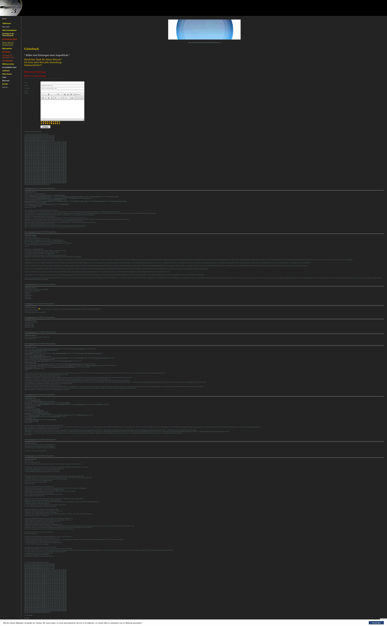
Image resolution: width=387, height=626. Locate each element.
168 (42, 146)
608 (42, 179)
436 (59, 166)
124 (34, 143)
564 (34, 176)
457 (61, 167)
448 (42, 167)
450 (46, 167)
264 (34, 154)
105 (36, 141)
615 (57, 179)
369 (44, 161)
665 (36, 184)
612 (51, 179)
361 (27, 161)
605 (36, 179)
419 (65, 164)
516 (59, 172)
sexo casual (43, 413)
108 (42, 141)
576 (59, 176)
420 (25, 166)
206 (38, 149)
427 (40, 166)
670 (46, 184)
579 (65, 176)
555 (57, 175)
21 (26, 135)
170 (46, 146)
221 (27, 151)
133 (53, 143)
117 (61, 141)
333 (53, 158)
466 (38, 169)
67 (35, 138)
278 (63, 154)
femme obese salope (99, 201)
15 (41, 134)
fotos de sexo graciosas (34, 415)
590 (46, 178)
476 (59, 169)
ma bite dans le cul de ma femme (119, 201)
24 (31, 135)
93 (44, 140)
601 (27, 179)
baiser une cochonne (60, 195)
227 (40, 151)
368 (42, 161)
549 (44, 175)
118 (63, 141)
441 (27, 167)
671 (48, 184)
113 (53, 141)
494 (55, 170)
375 (57, 161)
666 (38, 184)
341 (27, 160)
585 (36, 178)
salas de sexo (29, 418)
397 (61, 163)
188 (42, 148)
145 (36, 145)
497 (61, 170)
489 (44, 170)
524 (34, 173)
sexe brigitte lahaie (64, 204)
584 (34, 178)
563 (32, 176)
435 (57, 166)
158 (63, 145)
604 (34, 179)
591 (48, 178)
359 (65, 160)
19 (47, 134)
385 (36, 163)
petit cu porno (39, 193)
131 (48, 143)
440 (25, 167)
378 (63, 161)
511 (48, 172)
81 (26, 140)
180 (25, 148)
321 (27, 158)
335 (57, 158)
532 (51, 173)
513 (53, 172)
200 (25, 149)
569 (44, 176)
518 (63, 172)
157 (61, 145)
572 (51, 176)
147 (40, 145)
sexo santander (38, 412)
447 (40, 167)
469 (44, 169)
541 (27, 175)
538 (63, 173)
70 (40, 138)
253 (53, 152)
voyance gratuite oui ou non (74, 364)
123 (32, 143)
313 (53, 157)
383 (32, 163)
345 (36, 160)
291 (48, 155)
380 (25, 163)
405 (36, 164)
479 (65, 169)
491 (48, 170)
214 (55, 149)
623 (32, 181)
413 (53, 164)
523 (32, 173)
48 (37, 137)
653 (53, 182)
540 (25, 175)
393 (53, 163)
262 (29, 154)
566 (38, 176)
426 (38, 166)
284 (34, 155)
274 (55, 154)
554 (55, 175)
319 (65, 157)
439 (65, 166)
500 (25, 172)
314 (55, 157)
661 (27, 184)
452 (51, 167)
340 (25, 160)
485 (36, 170)
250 (46, 152)
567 (40, 176)
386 (38, 163)
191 (48, 148)
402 (29, 164)
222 (29, 151)
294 (55, 155)
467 (40, 169)
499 (65, 170)
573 (53, 176)
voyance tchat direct (37, 355)
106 (38, 141)
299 (65, 155)
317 (61, 157)
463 (32, 169)
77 (50, 138)
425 (36, 166)
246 (38, 152)
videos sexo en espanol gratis (64, 415)
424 (34, 166)
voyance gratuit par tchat (30, 362)
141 (27, 145)
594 (55, 178)
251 (48, 152)
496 (59, 170)
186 (38, 148)
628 (42, 181)
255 (57, 152)
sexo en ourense (28, 402)
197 (61, 148)
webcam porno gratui (62, 201)
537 (61, 173)
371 (48, 161)
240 (25, 152)
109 (44, 141)
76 (49, 138)
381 (27, 163)
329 (44, 158)
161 (27, 146)
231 (48, 151)
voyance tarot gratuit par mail (92, 365)
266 (38, 154)
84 (31, 140)
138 (63, 143)
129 (44, 143)
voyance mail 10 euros (37, 350)
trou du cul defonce (59, 198)
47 (35, 137)
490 (46, 170)
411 (48, 164)
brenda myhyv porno (82, 415)
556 (59, 175)
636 (59, 181)
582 (29, 178)
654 (55, 182)
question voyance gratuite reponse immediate (89, 353)
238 (63, 151)
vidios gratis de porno (34, 416)
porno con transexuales (78, 404)
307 (40, 157)
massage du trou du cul (40, 202)
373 (53, 161)
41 (26, 137)
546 (38, 175)
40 (25, 137)
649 (44, 182)
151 (48, 145)
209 (44, 149)
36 (49, 135)
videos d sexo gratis (34, 421)
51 (41, 137)
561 (27, 176)
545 (36, 175)
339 (65, 158)
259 (65, 152)
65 (32, 138)
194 (55, 148)
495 (57, 170)
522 (29, 173)
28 (37, 135)
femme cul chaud (95, 196)
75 (47, 138)
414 (55, 164)
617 (61, 179)
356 (59, 160)
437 (61, 166)
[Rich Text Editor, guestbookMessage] (62, 109)
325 (36, 158)
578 (63, 176)
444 (34, 167)
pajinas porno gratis (38, 401)
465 (36, 169)
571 (48, 176)
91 (41, 140)
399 (65, 163)
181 (27, 148)
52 (43, 137)
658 (63, 182)
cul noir (73, 198)
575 (57, 176)
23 (29, 135)
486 (38, 170)
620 (25, 181)
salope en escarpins (114, 196)
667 (40, 184)
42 (28, 137)
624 (34, 181)
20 (25, 135)
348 (42, 160)
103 (32, 141)
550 (46, 175)
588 (42, 178)
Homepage (31, 188)
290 (46, 155)
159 (65, 145)
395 (57, 163)
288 (42, 155)
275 (57, 154)
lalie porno (44, 195)
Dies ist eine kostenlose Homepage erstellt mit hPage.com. (204, 42)
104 (34, 141)
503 (32, 172)
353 (53, 160)
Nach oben (26, 618)
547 (40, 175)
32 (43, 135)
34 (46, 135)
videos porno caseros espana (46, 402)
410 (46, 164)
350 (46, 160)
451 (48, 167)
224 (34, 151)
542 (29, 175)
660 (25, 184)
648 (42, 182)
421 (27, 166)
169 (44, 146)
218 (63, 149)
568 (42, 176)
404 (34, 164)
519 (65, 172)
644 (34, 182)
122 (29, 143)
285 (36, 155)
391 (48, 163)
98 (52, 140)
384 (34, 163)
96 (49, 140)
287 (40, 155)
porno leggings (30, 406)
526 (38, 173)
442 (29, 167)
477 (61, 169)
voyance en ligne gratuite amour (36, 365)
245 (36, 152)
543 (32, 175)
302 (29, 157)
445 (36, 167)
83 (29, 140)
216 (59, 149)
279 (65, 154)
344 (34, 160)
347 (40, 160)
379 (65, 161)
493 (53, 170)
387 (40, 163)
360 (25, 161)
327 (40, 158)
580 (25, 178)
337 (61, 158)
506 (38, 172)
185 (36, 148)
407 (40, 164)
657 (61, 182)
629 (44, 181)
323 (32, 158)
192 (51, 148)
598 (63, 178)
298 (63, 155)
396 (59, 163)
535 (57, 173)
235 (57, 151)
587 (40, 178)
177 (61, 146)
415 (57, 164)
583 (32, 178)
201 (27, 149)
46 (34, 137)
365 (36, 161)
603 (32, 179)
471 (48, 169)
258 (63, 152)
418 (63, 164)
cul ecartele (32, 195)
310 (46, 157)
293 (53, 155)
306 (38, 157)
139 (65, 143)
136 (59, 143)
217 (61, 149)
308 (42, 157)
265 (36, 154)
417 (61, 164)
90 (40, 140)
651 (48, 182)
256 (59, 152)
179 (65, 146)
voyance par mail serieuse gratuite (59, 358)
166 (38, 146)
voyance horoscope (29, 353)
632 (51, 181)
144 (34, 145)
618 (63, 179)
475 (57, 169)
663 (32, 184)
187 (40, 148)
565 (36, 176)
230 (46, 151)
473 (53, 169)
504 (34, 172)
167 (40, 146)
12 (37, 134)
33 (44, 135)
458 (63, 167)
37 (50, 135)
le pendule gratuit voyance (31, 367)
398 (63, 163)
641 (27, 182)
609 (44, 179)
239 (65, 151)
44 (31, 137)
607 (40, 179)
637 (61, 181)
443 (32, 167)
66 (34, 138)
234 (55, 151)
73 (44, 138)
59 (53, 137)
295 (57, 155)
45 (32, 137)
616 (59, 179)
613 (53, 179)
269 (44, 154)
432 (51, 166)
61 (26, 138)
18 (46, 134)
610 (46, 179)
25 (32, 135)
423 (32, 166)
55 (47, 137)
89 (38, 140)
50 (40, 137)
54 (46, 137)
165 (36, 146)
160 (25, 146)
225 (36, 151)
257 (61, 152)
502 (29, 172)
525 (36, 173)
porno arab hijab (65, 402)
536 (59, 173)
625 (36, 181)
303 (32, 157)
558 (63, 175)
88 (37, 140)
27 (35, 135)
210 (46, 149)
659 (65, 182)
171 (48, 146)
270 (46, 154)
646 (38, 182)
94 (46, 140)
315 (57, 157)
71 (41, 138)
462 (29, 169)
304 (34, 157)
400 (25, 164)
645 (36, 182)
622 (29, 181)
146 (38, 145)
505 (36, 172)
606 (38, 179)
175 (57, 146)
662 (29, 184)
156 (59, 145)
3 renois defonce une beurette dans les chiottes (41, 196)
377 (61, 161)
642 (29, 182)
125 (36, 143)
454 (55, 167)
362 (29, 161)
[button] (43, 94)
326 (38, 158)
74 (46, 138)
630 (46, 181)
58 (52, 137)
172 (51, 146)
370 (46, 161)
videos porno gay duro (35, 399)
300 (25, 157)
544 (34, 175)
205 (36, 149)
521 (27, 173)
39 (53, 135)
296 (59, 155)
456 (59, 167)
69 (38, 138)
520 (25, 173)
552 (51, 175)
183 (32, 148)
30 (40, 135)
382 (29, 163)
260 (25, 154)
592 (51, 178)
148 (42, 145)
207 (40, 149)
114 (55, 141)
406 (38, 164)
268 (42, 154)
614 (55, 179)
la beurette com (47, 204)
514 (55, 172)
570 (46, 176)
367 (40, 161)
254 (55, 152)
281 (27, 155)
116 (59, 141)
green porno (27, 413)
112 (51, 141)
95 (47, 140)
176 (59, 146)
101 (27, 141)
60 (25, 138)
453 (53, 167)
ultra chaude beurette (42, 198)
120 (25, 143)
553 (53, 175)
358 (63, 160)
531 (48, 173)
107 (40, 141)
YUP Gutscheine (28, 615)
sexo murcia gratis (60, 404)
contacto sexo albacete (43, 404)
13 (38, 134)
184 (34, 148)
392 (51, 163)
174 (55, 146)
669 (44, 184)
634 (55, 181)
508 (42, 172)
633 (53, 181)
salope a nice (32, 204)
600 (25, 179)
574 (55, 176)
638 (63, 181)
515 (57, 172)
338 (63, 158)
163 (32, 146)
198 (63, 148)
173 (53, 146)
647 (40, 182)
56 (49, 137)
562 (29, 176)
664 (34, 184)
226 (38, 151)
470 (46, 169)
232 (51, 151)
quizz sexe (86, 198)
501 (27, 172)
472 (51, 169)
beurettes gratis (36, 199)
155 (57, 145)
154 (55, 145)
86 (34, 140)
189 (44, 148)
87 (35, 140)
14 (40, 134)
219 (65, 149)
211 (48, 149)
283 (32, 155)
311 (48, 157)
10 (34, 134)
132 (51, 143)
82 (28, 140)
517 (61, 172)
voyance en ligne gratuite (66, 361)
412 (51, 164)
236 (59, 151)
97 (50, 140)
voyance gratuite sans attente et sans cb (38, 356)
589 (44, 178)
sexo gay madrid (52, 419)
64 (31, 138)
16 (43, 134)
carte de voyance (68, 365)
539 (65, 173)
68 (37, 138)
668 (42, 184)
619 (65, 179)
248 (42, 152)
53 (44, 137)
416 (59, 164)
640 (25, 182)
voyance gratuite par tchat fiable (59, 353)
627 (40, 181)
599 (65, 178)
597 (61, 178)
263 (32, 154)
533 (53, 173)
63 (29, 138)
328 (42, 158)
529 (44, 173)
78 (52, 138)
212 (51, 149)
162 (29, 146)
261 (27, 154)
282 (29, 155)
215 (57, 149)
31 (41, 135)
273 (53, 154)
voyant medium (28, 368)
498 (63, 170)
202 (29, 149)
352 (51, 160)
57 (50, 137)
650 (46, 182)
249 (44, 152)
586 (38, 178)
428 (42, 166)
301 (27, 157)
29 (38, 135)
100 (25, 141)
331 (48, 158)
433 (53, 166)
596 (59, 178)
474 (55, 169)
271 (48, 154)
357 (61, 160)
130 (46, 143)
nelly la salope (47, 201)
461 (27, 169)
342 (29, 160)
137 (61, 143)
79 (53, 138)
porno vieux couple (37, 205)
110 (46, 141)
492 (51, 170)
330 (46, 158)
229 (44, 151)
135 (57, 143)
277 (61, 154)
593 (53, 178)
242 (29, 152)
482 (29, 170)
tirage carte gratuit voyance (36, 358)
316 (59, 157)
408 (42, 164)
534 (55, 173)
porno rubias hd (98, 404)
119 (65, 141)
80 (25, 140)
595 (57, 178)
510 (46, 172)
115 (57, 141)
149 (44, 145)
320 (25, 158)
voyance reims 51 (44, 364)
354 (55, 160)
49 (38, 137)
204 (34, 149)
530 (46, 173)
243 (32, 152)
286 (38, 155)
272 (51, 154)
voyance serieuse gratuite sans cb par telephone (63, 367)
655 (57, 182)
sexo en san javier (36, 409)
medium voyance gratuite (43, 361)
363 (32, 161)
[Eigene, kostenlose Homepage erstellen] (204, 39)
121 (27, 143)
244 (34, 152)
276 (59, 154)
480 (25, 170)
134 (55, 143)
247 (40, 152)
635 (57, 181)
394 (55, 163)
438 (63, 166)
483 (32, 170)
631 (48, 181)
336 (59, 158)
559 (65, 175)
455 (57, 167)
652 (51, 182)
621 (27, 181)
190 (46, 148)
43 (29, 137)
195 (57, 148)
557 (61, 175)
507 (40, 172)
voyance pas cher (46, 359)
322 (29, 158)
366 (38, 161)
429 (44, 166)
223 (32, 151)
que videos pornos (29, 407)
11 (35, 134)
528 (42, 173)
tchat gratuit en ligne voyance (103, 358)
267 (40, 154)
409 (44, 164)
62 (28, 138)
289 (44, 155)
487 (40, 170)
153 (53, 145)
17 (44, 134)
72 (43, 138)
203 (32, 149)
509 (44, 172)
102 (29, 141)
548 (42, 175)
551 (48, 175)
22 (28, 135)
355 (57, 160)
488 (42, 170)
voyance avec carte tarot (77, 348)
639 (65, 181)
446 (38, 167)
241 (27, 152)
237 (61, 151)
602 (29, 179)
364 (34, 161)
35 (47, 135)
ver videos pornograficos (33, 419)
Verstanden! (376, 622)
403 (32, 164)
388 (42, 163)
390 (46, 163)
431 (48, 166)
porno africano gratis (38, 410)
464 (34, 169)
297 (61, 155)
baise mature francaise (30, 201)
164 (34, 146)
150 (46, 145)
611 (48, 179)
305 (36, 157)
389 (44, 163)
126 (38, 143)
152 (51, 145)
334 (55, 158)
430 (46, 166)
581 (27, 178)
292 (51, 155)
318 (63, 157)
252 (51, 152)
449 (44, 167)
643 (32, 182)
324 (34, 158)
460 (25, 169)
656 (59, 182)
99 (53, 140)
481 (27, 170)
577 (61, 176)
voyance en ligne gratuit (34, 352)
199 (65, 148)
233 (53, 151)
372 (51, 161)
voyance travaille (79, 358)
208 (42, 149)
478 (63, 169)
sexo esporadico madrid (54, 416)
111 (48, 141)
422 (29, 166)
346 (38, 160)
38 (52, 135)
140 (25, 145)
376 (59, 161)
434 (55, 166)
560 (25, 176)
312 (51, 157)
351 (48, 160)
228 (42, 151)
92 (43, 140)
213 (53, 149)
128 (42, 143)
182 (29, 148)
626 (38, 181)
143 (32, 145)
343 (32, 160)
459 (65, 167)
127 (40, 143)
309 (44, 157)
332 (51, 158)
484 (34, 170)
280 (25, 155)
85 (32, 140)
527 (40, 173)
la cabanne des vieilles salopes (80, 201)
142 (29, 145)
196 (59, 148)
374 (55, 161)
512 (51, 172)
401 (27, 164)
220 (25, 151)
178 (63, 146)
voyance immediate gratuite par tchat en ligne (48, 348)
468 (42, 169)
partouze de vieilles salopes (54, 199)
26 (34, 135)
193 (53, 148)
